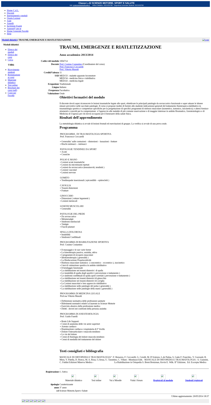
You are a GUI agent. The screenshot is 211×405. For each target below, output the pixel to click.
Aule (9, 21)
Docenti (10, 13)
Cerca (10, 60)
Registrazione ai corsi (14, 76)
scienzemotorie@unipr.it (81, 5)
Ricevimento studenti (13, 70)
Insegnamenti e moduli (17, 15)
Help (9, 33)
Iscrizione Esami (14, 26)
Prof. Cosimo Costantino (71, 64)
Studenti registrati (194, 380)
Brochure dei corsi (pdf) (14, 89)
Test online (13, 85)
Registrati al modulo (163, 380)
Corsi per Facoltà (12, 94)
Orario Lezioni (13, 18)
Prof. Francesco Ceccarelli (71, 67)
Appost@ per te (14, 28)
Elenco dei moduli (12, 50)
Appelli (10, 23)
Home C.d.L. (13, 10)
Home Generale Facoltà (17, 31)
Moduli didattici (9, 40)
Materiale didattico (12, 81)
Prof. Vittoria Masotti (69, 69)
